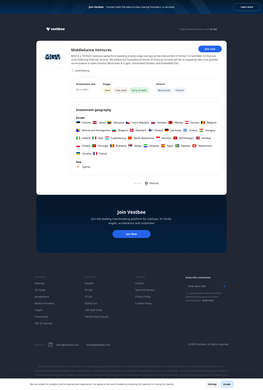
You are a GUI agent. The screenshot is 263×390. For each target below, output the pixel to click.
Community (41, 316)
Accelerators (42, 296)
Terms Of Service (145, 290)
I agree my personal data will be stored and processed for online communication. (203, 297)
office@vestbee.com (67, 345)
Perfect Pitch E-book (96, 316)
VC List (89, 290)
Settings (212, 384)
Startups (40, 283)
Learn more (247, 6)
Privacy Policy (143, 296)
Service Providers (45, 303)
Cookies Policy (143, 303)
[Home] (55, 29)
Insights (89, 283)
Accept (226, 384)
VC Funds (40, 290)
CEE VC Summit (43, 323)
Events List (91, 303)
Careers (139, 283)
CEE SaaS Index (93, 310)
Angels (38, 310)
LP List (88, 296)
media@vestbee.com (98, 345)
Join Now (131, 234)
